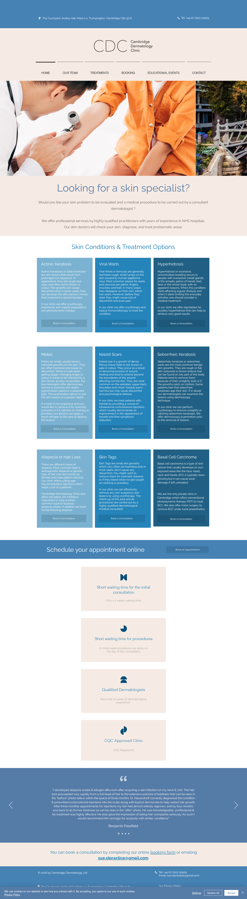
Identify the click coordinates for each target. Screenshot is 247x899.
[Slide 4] (128, 833)
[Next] (236, 805)
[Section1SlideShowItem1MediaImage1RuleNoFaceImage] (118, 833)
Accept (231, 893)
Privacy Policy (12, 894)
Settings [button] (196, 893)
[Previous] (11, 805)
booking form (162, 852)
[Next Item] (241, 128)
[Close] (242, 893)
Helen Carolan (123, 824)
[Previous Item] (6, 128)
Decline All (213, 893)
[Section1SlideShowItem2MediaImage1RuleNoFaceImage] (122, 834)
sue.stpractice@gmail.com (123, 857)
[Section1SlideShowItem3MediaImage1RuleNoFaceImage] (125, 833)
